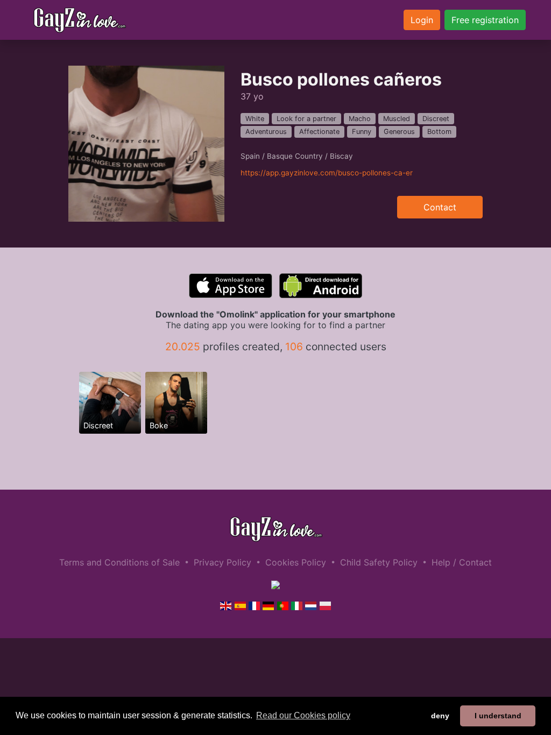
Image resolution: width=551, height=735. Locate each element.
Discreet (435, 119)
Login (422, 20)
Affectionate (319, 132)
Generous (399, 132)
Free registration (485, 20)
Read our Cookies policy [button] (303, 715)
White (254, 119)
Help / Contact (462, 562)
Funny (361, 132)
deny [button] (440, 715)
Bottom (439, 132)
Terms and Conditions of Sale (119, 562)
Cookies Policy (295, 562)
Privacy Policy (222, 562)
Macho (360, 119)
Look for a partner (306, 119)
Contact (439, 207)
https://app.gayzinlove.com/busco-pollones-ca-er (327, 172)
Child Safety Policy (379, 562)
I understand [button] (498, 715)
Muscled (396, 119)
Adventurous (266, 132)
